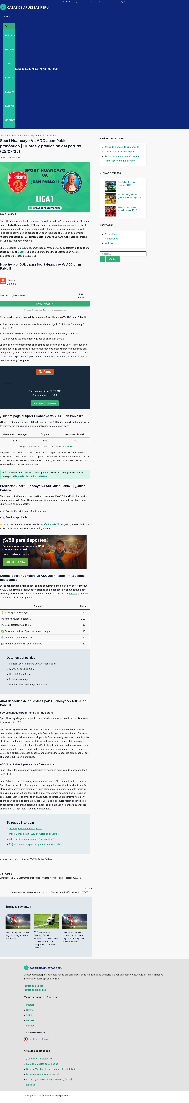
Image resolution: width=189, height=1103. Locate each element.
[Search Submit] (102, 259)
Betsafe (30, 1020)
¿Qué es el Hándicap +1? (39, 1058)
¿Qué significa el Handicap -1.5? (25, 828)
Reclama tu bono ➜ (45, 403)
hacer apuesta (44, 304)
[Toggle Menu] (9, 26)
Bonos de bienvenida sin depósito (122, 147)
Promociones (111, 238)
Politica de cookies (33, 986)
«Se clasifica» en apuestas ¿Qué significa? (31, 839)
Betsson (73, 593)
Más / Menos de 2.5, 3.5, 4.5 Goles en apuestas (34, 834)
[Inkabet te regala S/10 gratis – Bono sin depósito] (110, 198)
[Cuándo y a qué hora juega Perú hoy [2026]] (110, 211)
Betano (22, 252)
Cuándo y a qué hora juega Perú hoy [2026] (49, 1079)
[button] (11, 16)
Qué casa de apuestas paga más (122, 156)
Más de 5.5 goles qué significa (120, 151)
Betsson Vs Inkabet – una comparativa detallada (51, 1069)
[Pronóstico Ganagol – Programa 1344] (110, 186)
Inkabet (30, 1025)
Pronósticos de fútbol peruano (120, 160)
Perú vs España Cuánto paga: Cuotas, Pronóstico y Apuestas (18, 935)
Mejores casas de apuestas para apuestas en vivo (35, 844)
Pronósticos (111, 234)
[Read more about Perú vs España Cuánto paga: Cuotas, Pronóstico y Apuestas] (18, 921)
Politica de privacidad (35, 990)
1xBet (29, 1015)
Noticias (109, 243)
